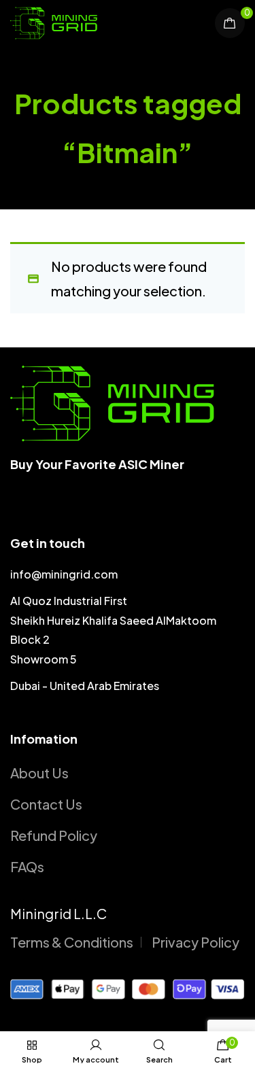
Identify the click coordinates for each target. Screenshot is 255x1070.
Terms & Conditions (71, 941)
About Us (39, 772)
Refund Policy (53, 835)
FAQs (27, 866)
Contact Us (46, 803)
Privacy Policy (195, 941)
